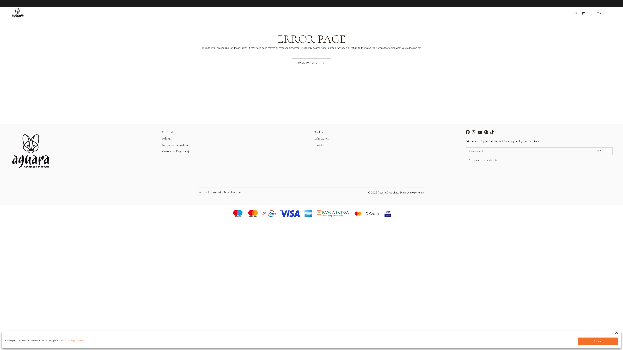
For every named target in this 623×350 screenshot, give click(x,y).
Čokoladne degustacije (176, 151)
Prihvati (598, 341)
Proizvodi (168, 132)
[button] (616, 332)
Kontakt (319, 145)
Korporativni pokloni (175, 145)
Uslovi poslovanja (233, 192)
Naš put (318, 132)
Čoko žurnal (322, 138)
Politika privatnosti (209, 192)
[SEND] (599, 151)
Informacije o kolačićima (75, 340)
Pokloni (166, 138)
